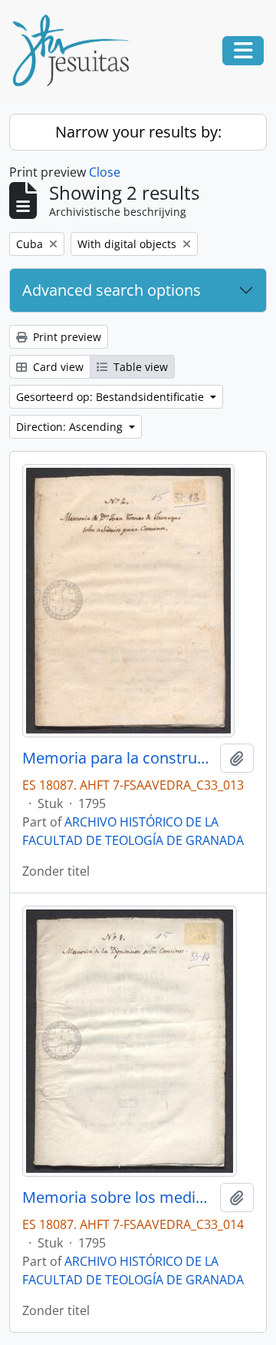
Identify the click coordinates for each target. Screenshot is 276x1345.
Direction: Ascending (71, 426)
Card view (57, 366)
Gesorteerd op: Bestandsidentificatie (111, 396)
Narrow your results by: (138, 131)
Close (104, 172)
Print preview (65, 337)
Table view (139, 366)
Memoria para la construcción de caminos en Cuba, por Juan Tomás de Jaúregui (118, 758)
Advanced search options (111, 290)
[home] (76, 50)
